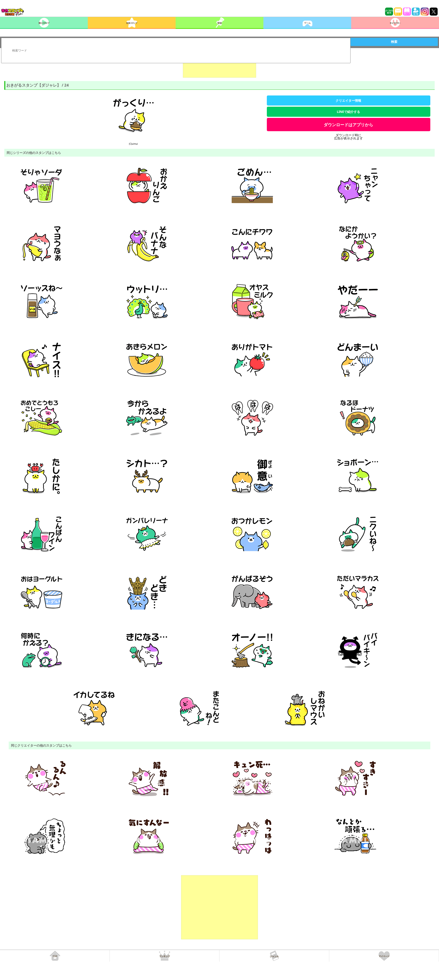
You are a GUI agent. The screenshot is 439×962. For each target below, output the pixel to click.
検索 (394, 41)
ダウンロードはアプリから (348, 124)
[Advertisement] (219, 66)
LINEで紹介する (348, 111)
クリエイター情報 (348, 100)
